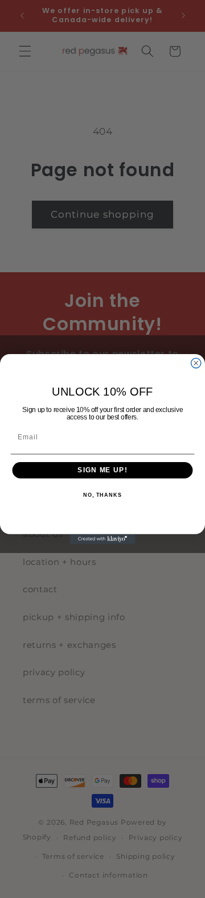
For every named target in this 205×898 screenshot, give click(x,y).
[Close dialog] (196, 363)
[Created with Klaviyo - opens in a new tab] (102, 539)
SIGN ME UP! (102, 470)
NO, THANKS (102, 495)
